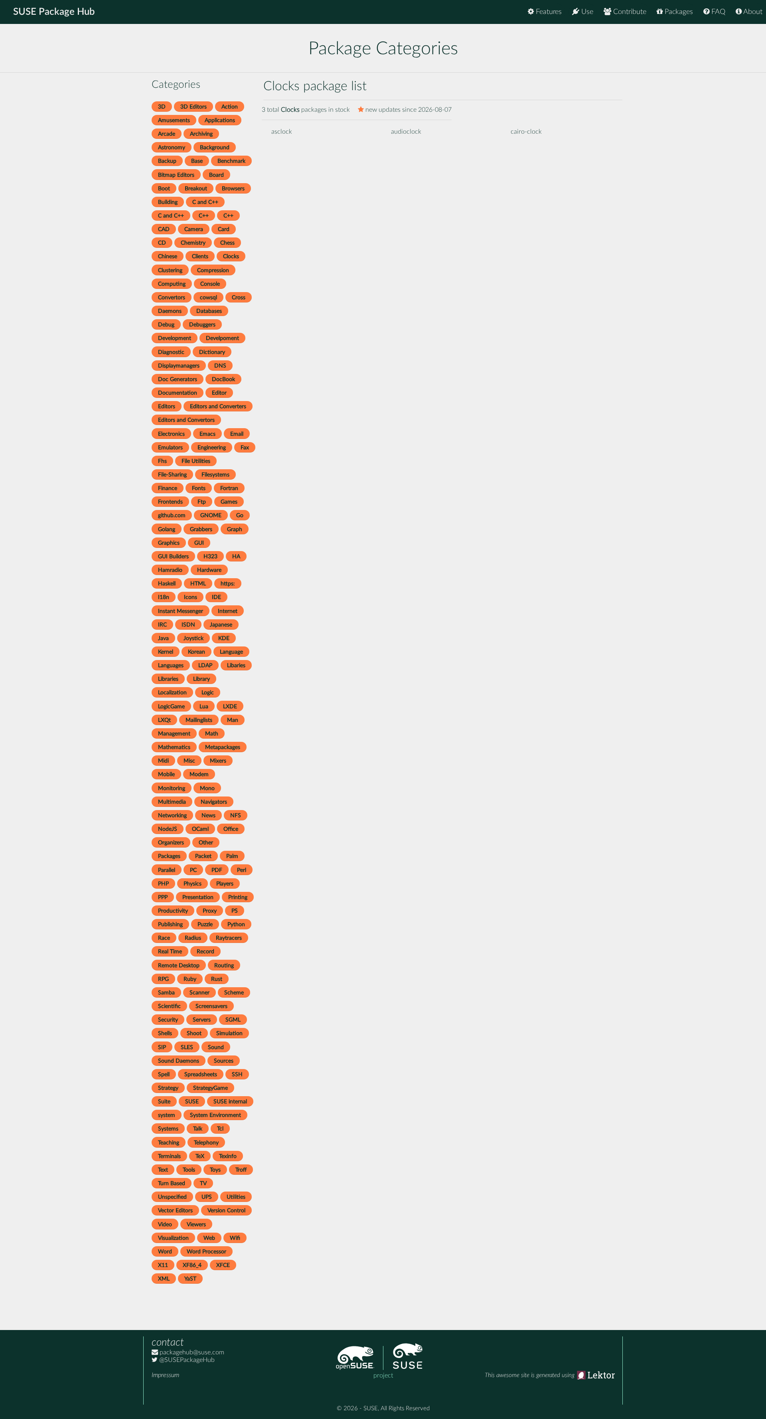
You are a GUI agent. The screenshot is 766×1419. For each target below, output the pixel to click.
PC (193, 870)
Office (230, 829)
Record (205, 952)
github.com (172, 515)
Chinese (167, 256)
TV (203, 1183)
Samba (166, 993)
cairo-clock (526, 131)
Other (206, 843)
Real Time (170, 952)
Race (164, 938)
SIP (162, 1047)
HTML (198, 584)
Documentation (177, 393)
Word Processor (206, 1252)
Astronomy (171, 147)
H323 (210, 556)
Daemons (170, 311)
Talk (197, 1129)
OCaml (200, 829)
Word (165, 1252)
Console (210, 284)
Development (174, 338)
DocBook (223, 379)
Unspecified (172, 1197)
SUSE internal (230, 1102)
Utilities (236, 1197)
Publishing (170, 924)
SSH (237, 1074)
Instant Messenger (180, 611)
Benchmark (231, 161)
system (166, 1115)
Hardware (209, 570)
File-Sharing (172, 475)
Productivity (173, 911)
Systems (168, 1129)
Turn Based (171, 1183)
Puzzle (205, 924)
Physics (192, 884)
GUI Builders (173, 556)
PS (234, 911)
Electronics (171, 434)
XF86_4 (192, 1265)
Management (174, 734)
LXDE (230, 707)
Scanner (199, 993)
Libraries (168, 679)
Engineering (211, 448)
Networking (172, 815)
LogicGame (171, 707)
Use (586, 12)
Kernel (165, 652)
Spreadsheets (200, 1074)
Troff (241, 1170)
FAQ (717, 12)
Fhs (162, 461)
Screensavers (211, 1006)
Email (236, 434)
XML (164, 1279)
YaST (190, 1279)
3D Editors (193, 107)
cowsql (208, 297)
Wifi (235, 1238)
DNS (220, 366)
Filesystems (215, 475)
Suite (164, 1102)
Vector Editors (175, 1210)
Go (239, 515)
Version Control (226, 1210)
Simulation (229, 1033)
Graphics (169, 543)
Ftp (201, 502)
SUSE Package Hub (54, 12)
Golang (166, 529)
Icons (190, 597)
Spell (164, 1074)
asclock (281, 131)
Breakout (196, 189)
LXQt (164, 720)
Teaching (168, 1143)
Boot (164, 189)
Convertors (171, 297)
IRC (162, 625)
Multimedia (172, 802)
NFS (235, 815)
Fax (245, 448)
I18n (163, 597)
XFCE (223, 1265)
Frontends (170, 502)
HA (236, 556)
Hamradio (170, 570)
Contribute (628, 12)
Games (229, 502)
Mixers (218, 761)
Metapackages (222, 747)
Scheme (234, 993)
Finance (167, 488)
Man (232, 720)
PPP (163, 897)
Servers (202, 1020)
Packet (203, 856)
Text (163, 1170)
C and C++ (205, 202)
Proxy (210, 911)
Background (214, 147)
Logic (207, 693)
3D (162, 107)
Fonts (198, 488)
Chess (227, 243)
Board (216, 175)
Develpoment (222, 338)
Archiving (201, 134)
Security (168, 1020)
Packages (678, 12)
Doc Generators (177, 379)
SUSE (192, 1102)
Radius (193, 938)
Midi (163, 761)
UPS (206, 1197)
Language (231, 652)
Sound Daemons (178, 1061)
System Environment (215, 1115)
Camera (193, 229)
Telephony (206, 1143)
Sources (223, 1061)
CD (162, 243)
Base (197, 161)
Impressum (165, 1375)
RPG (163, 979)
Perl (241, 870)
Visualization (173, 1238)
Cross (238, 297)
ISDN (188, 625)
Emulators (170, 448)
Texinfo (228, 1156)
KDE (223, 638)
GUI (199, 543)
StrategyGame (210, 1088)
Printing (237, 897)
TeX (199, 1156)
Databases (209, 311)
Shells (165, 1033)
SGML (233, 1020)
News (208, 815)
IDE (216, 597)
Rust (216, 979)
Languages (171, 665)
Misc (189, 761)
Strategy (168, 1088)
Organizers (171, 843)
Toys (215, 1170)
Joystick (193, 638)
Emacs (207, 434)
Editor (219, 393)
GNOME (210, 515)
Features (548, 12)
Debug (166, 325)
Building (168, 202)
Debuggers (202, 325)
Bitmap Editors (176, 175)
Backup (167, 161)
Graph (234, 529)
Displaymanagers (178, 366)
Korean (196, 652)
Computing (172, 284)
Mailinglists (199, 720)
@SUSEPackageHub (186, 1360)
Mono (207, 788)
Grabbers (201, 529)
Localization (172, 693)
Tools (189, 1170)
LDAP (205, 665)
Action (229, 107)
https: (228, 584)
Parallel (166, 870)
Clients (200, 256)
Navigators (214, 802)
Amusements (174, 120)
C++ (204, 216)
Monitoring (171, 788)
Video (165, 1224)
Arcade (166, 134)
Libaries (236, 665)
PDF (216, 870)
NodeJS (167, 829)
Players (224, 884)
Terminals (169, 1156)
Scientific (169, 1006)
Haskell (167, 584)
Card (223, 229)
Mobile (166, 774)
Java (163, 638)
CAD (164, 229)
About (752, 12)
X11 (163, 1265)
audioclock (406, 131)
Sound (216, 1047)
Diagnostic (171, 352)
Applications (220, 120)
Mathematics (174, 747)
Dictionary (212, 352)
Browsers (233, 189)
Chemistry (193, 243)
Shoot (194, 1033)
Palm (232, 856)
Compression (213, 270)
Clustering (170, 270)
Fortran (229, 488)
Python (236, 924)
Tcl (220, 1129)
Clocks (231, 256)
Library (201, 679)
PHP (163, 884)
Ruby (190, 979)
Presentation (197, 897)
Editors (166, 406)
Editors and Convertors (186, 420)
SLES (187, 1047)
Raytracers (229, 938)
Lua (203, 707)
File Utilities (196, 461)
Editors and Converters (218, 406)
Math (211, 734)
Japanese (221, 625)
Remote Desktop (178, 965)
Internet (227, 611)
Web (209, 1238)
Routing (224, 965)
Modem (199, 774)
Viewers (196, 1224)
